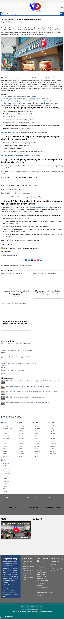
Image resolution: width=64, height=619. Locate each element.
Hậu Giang (37, 426)
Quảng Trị (52, 448)
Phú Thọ (52, 433)
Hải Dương (21, 453)
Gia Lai (20, 456)
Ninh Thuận (53, 426)
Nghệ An (52, 431)
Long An (36, 433)
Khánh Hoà (37, 453)
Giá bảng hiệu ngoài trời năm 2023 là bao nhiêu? (25, 155)
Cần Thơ (5, 446)
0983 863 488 (55, 561)
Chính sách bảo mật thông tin (28, 567)
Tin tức (19, 265)
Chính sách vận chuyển (27, 574)
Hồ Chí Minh (6, 463)
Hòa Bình (36, 438)
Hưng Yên (37, 441)
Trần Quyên (20, 22)
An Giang (5, 426)
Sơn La (52, 451)
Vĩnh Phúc (5, 476)
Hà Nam (21, 446)
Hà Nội (20, 448)
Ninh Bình (52, 428)
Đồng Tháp (21, 438)
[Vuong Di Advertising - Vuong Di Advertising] (32, 7)
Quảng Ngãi (53, 446)
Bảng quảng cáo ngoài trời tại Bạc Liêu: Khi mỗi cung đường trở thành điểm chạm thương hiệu (33, 381)
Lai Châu (36, 443)
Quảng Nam (53, 443)
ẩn (7, 94)
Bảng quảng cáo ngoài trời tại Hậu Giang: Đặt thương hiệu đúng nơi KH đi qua (28, 386)
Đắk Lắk (21, 433)
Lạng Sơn (36, 446)
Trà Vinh (5, 486)
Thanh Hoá (6, 481)
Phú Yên (52, 438)
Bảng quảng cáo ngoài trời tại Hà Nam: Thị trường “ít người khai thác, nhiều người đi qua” (31, 392)
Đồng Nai (21, 436)
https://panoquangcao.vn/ (10, 255)
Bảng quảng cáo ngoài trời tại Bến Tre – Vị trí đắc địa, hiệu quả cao (25, 397)
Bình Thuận (6, 441)
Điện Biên (21, 441)
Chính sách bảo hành (27, 562)
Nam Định (37, 451)
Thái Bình (5, 468)
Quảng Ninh (53, 436)
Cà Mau (5, 443)
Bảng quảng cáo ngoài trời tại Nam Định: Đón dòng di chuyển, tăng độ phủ (27, 402)
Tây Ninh (5, 483)
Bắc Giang (5, 451)
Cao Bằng (21, 426)
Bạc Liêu (5, 431)
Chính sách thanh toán (28, 578)
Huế (4, 488)
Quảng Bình (53, 441)
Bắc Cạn (5, 448)
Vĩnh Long (5, 491)
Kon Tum (36, 456)
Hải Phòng (37, 436)
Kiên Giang (37, 428)
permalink (29, 265)
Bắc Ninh (5, 453)
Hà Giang (21, 443)
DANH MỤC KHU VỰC (11, 417)
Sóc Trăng (53, 453)
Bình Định (5, 456)
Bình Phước (6, 438)
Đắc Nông (21, 428)
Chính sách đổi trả (28, 570)
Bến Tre (5, 433)
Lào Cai (36, 448)
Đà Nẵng (21, 431)
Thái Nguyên (6, 471)
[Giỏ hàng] (62, 7)
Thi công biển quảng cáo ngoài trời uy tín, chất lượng (26, 197)
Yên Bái (5, 478)
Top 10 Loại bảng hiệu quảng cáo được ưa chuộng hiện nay (29, 132)
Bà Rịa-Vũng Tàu (7, 428)
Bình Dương (6, 436)
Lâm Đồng (37, 431)
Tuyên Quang (6, 473)
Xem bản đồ (40, 595)
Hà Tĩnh (21, 451)
